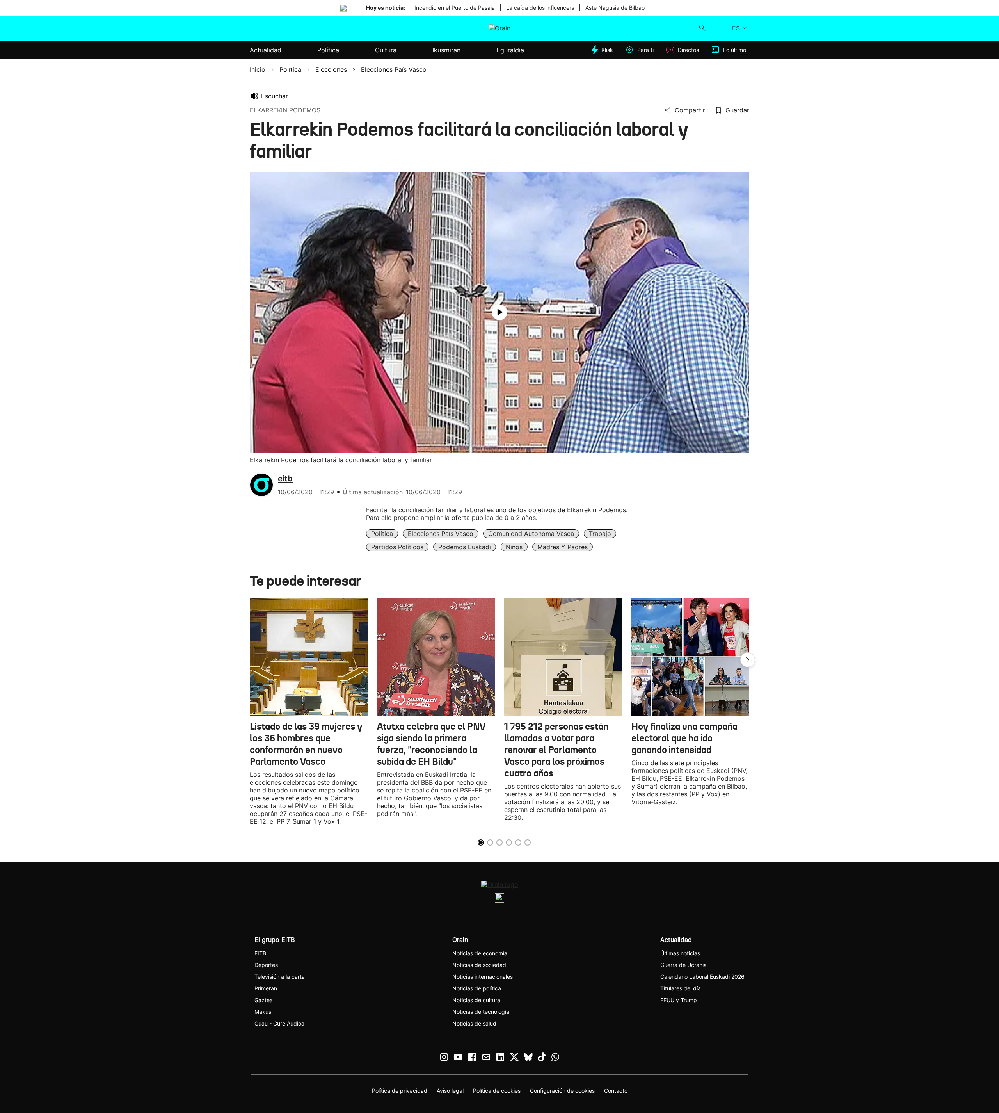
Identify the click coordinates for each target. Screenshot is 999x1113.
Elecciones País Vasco (440, 534)
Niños (514, 547)
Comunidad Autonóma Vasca (531, 534)
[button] (747, 659)
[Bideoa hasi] (499, 312)
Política (382, 534)
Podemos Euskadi (464, 547)
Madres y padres (562, 547)
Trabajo (600, 534)
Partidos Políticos (397, 547)
